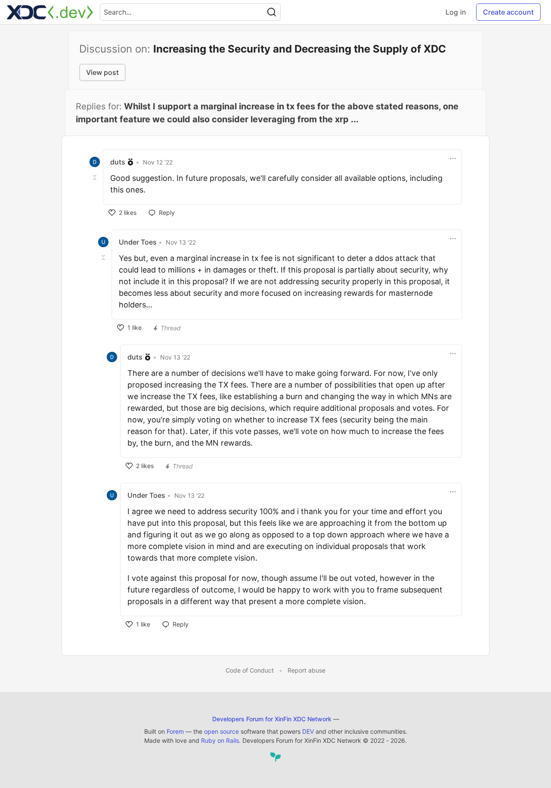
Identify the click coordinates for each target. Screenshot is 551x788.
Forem (175, 731)
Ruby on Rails (220, 740)
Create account (508, 12)
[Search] (271, 12)
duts (117, 162)
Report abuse (306, 670)
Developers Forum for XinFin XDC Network (271, 719)
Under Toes (138, 242)
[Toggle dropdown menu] (453, 158)
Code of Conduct (250, 670)
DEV (308, 731)
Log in (456, 12)
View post (102, 72)
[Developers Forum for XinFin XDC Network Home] (50, 12)
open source (221, 731)
